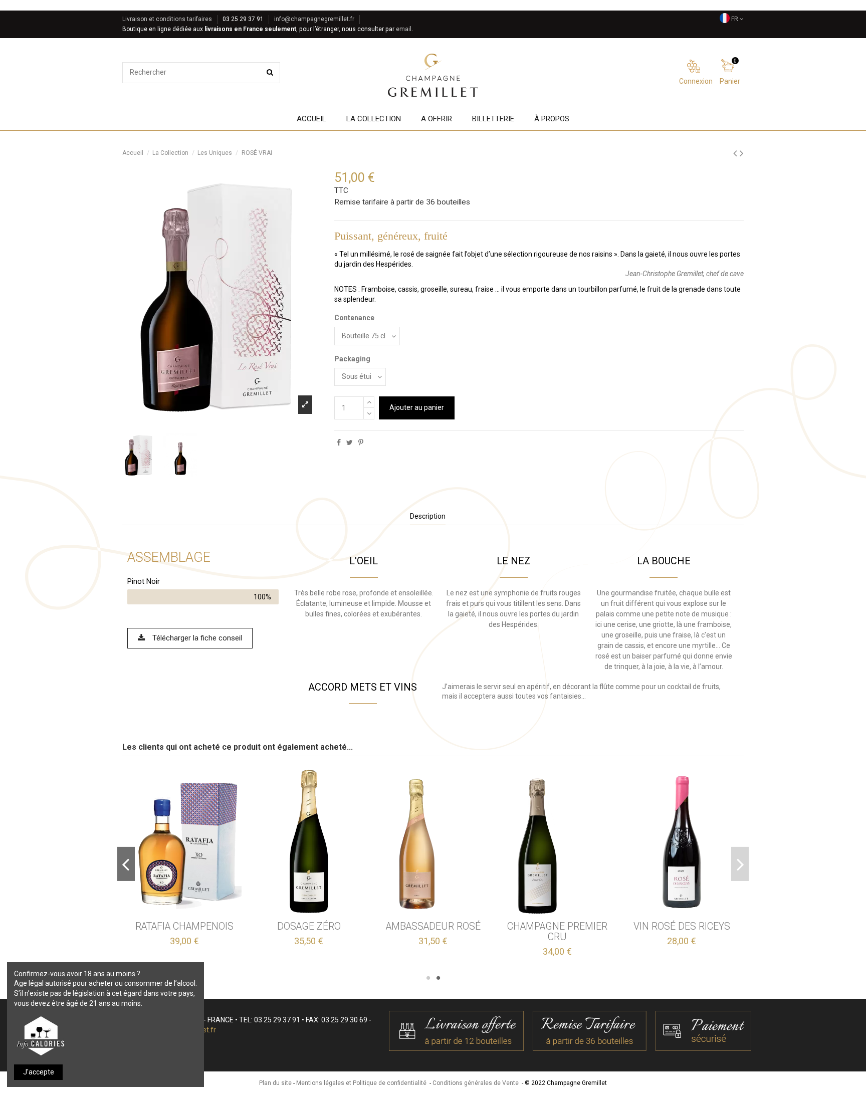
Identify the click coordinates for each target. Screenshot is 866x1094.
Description (428, 516)
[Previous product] (736, 153)
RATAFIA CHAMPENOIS (184, 926)
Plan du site (275, 1082)
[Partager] (339, 443)
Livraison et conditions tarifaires (167, 19)
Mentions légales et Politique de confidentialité (361, 1082)
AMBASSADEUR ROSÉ (433, 926)
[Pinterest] (360, 443)
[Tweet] (349, 443)
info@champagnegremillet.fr (314, 19)
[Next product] (742, 153)
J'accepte (38, 1072)
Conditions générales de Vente (475, 1082)
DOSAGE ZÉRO (309, 926)
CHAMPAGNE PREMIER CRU (557, 932)
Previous (126, 864)
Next (740, 864)
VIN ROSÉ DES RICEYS (681, 926)
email (403, 29)
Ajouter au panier (416, 407)
